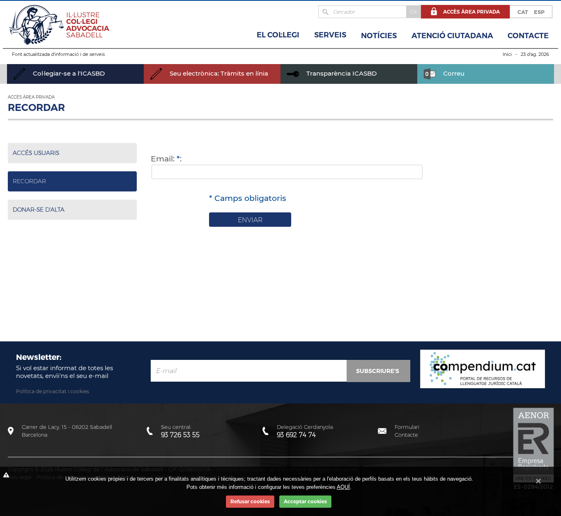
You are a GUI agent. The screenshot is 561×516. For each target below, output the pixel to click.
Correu (452, 73)
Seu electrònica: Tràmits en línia (218, 73)
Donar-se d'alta (38, 209)
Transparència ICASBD (341, 73)
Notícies (379, 35)
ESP (539, 12)
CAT (522, 12)
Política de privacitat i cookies (52, 391)
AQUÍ (343, 487)
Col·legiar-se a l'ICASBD (68, 73)
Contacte (528, 35)
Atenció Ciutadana (452, 35)
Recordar (29, 181)
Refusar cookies (250, 501)
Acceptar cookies (305, 501)
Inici (507, 54)
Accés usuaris (36, 153)
